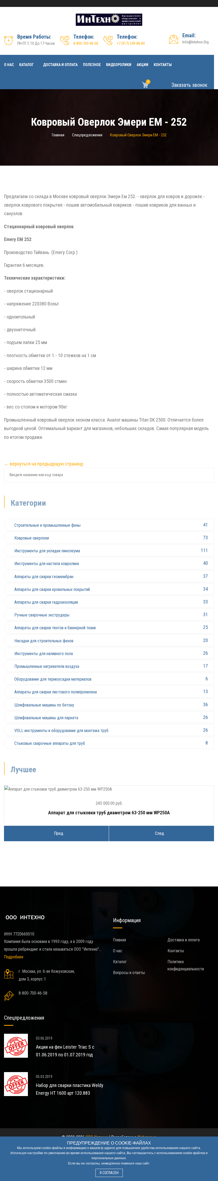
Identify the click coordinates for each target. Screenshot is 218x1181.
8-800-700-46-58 (85, 43)
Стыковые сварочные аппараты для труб (111, 743)
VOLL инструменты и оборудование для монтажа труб (111, 730)
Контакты (163, 65)
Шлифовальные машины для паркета (111, 717)
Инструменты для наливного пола (111, 653)
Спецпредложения (87, 135)
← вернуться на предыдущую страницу (43, 464)
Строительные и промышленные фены (111, 525)
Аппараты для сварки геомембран (111, 576)
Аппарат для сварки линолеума (111, 812)
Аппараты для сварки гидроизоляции (111, 602)
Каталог (26, 65)
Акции (142, 65)
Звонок (188, 85)
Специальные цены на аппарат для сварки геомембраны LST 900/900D (78, 1054)
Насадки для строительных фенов (111, 640)
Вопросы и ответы (129, 972)
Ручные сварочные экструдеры (111, 615)
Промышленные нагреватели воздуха (111, 666)
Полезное (92, 65)
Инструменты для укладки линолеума (111, 550)
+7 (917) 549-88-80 (131, 43)
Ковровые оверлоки (111, 538)
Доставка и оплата (60, 65)
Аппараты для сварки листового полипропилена (111, 691)
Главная (58, 135)
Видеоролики (118, 65)
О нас (9, 65)
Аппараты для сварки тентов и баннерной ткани (111, 627)
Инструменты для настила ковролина (111, 563)
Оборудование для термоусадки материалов (111, 679)
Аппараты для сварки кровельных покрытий (111, 589)
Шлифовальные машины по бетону (111, 705)
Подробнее (13, 956)
